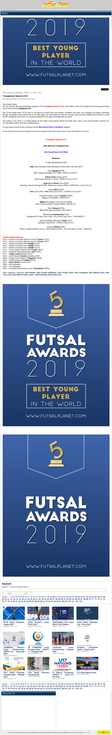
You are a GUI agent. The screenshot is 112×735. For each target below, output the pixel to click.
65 (76, 599)
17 (45, 597)
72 (95, 599)
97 (60, 601)
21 (56, 597)
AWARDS (75, 10)
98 (63, 601)
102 (76, 601)
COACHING (50, 10)
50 (34, 599)
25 (67, 597)
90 (41, 601)
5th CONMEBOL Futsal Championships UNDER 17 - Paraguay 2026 (38, 649)
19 (51, 597)
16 (42, 597)
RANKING (91, 10)
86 (30, 601)
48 (28, 599)
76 (3, 601)
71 (93, 599)
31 (84, 597)
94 (52, 601)
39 (3, 599)
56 (51, 599)
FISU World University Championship (38, 674)
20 (53, 597)
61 (65, 599)
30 (81, 597)
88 (36, 601)
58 (56, 599)
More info (86, 732)
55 (48, 599)
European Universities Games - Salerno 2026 (87, 648)
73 (98, 599)
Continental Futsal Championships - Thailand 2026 (62, 649)
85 (27, 601)
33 (90, 597)
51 (37, 599)
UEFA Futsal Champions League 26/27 (13, 623)
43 (14, 599)
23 (62, 597)
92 (47, 601)
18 (48, 597)
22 (59, 597)
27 (73, 597)
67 (81, 599)
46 (23, 599)
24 (65, 597)
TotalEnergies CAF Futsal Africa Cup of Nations (62, 623)
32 (87, 597)
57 (53, 599)
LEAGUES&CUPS (64, 10)
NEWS (83, 10)
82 (19, 601)
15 (39, 597)
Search (10, 593)
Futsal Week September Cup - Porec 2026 (87, 623)
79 (11, 601)
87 (33, 601)
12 (31, 597)
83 (22, 601)
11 (28, 597)
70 (90, 599)
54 (45, 599)
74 (101, 599)
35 (95, 597)
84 (25, 601)
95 (55, 601)
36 (98, 597)
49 (31, 599)
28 (76, 597)
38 (104, 597)
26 (70, 597)
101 (73, 601)
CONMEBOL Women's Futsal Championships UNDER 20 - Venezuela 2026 (13, 650)
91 (44, 601)
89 (38, 601)
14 (37, 597)
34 (93, 597)
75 (104, 599)
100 (69, 601)
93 (49, 601)
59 (59, 599)
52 (39, 599)
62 (67, 599)
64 (73, 599)
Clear (25, 593)
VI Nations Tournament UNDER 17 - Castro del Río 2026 (62, 675)
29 (79, 597)
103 (80, 601)
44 (17, 599)
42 (11, 599)
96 (58, 601)
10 (25, 597)
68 (84, 599)
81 (17, 601)
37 (101, 597)
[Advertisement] (83, 711)
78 (8, 601)
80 (14, 601)
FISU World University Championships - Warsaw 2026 (13, 675)
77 (6, 601)
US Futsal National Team (86, 673)
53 (42, 599)
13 (34, 597)
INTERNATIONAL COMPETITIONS (30, 10)
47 (25, 599)
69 (87, 599)
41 (8, 599)
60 (62, 599)
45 (20, 599)
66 (79, 599)
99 (66, 601)
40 (6, 599)
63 (70, 599)
